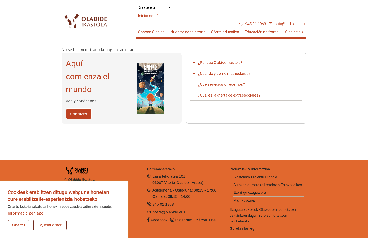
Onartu (18, 225)
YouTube (208, 220)
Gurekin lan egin (243, 228)
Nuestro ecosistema (187, 32)
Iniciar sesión (149, 15)
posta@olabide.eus (288, 24)
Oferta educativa (225, 32)
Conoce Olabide (151, 32)
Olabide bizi (295, 32)
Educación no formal (262, 32)
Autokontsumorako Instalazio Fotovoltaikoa (267, 185)
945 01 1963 (254, 24)
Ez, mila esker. (49, 225)
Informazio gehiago (25, 212)
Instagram (183, 220)
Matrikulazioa (244, 200)
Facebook (159, 220)
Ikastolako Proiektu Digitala (255, 177)
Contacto (78, 113)
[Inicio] (86, 21)
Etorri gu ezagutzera (249, 192)
